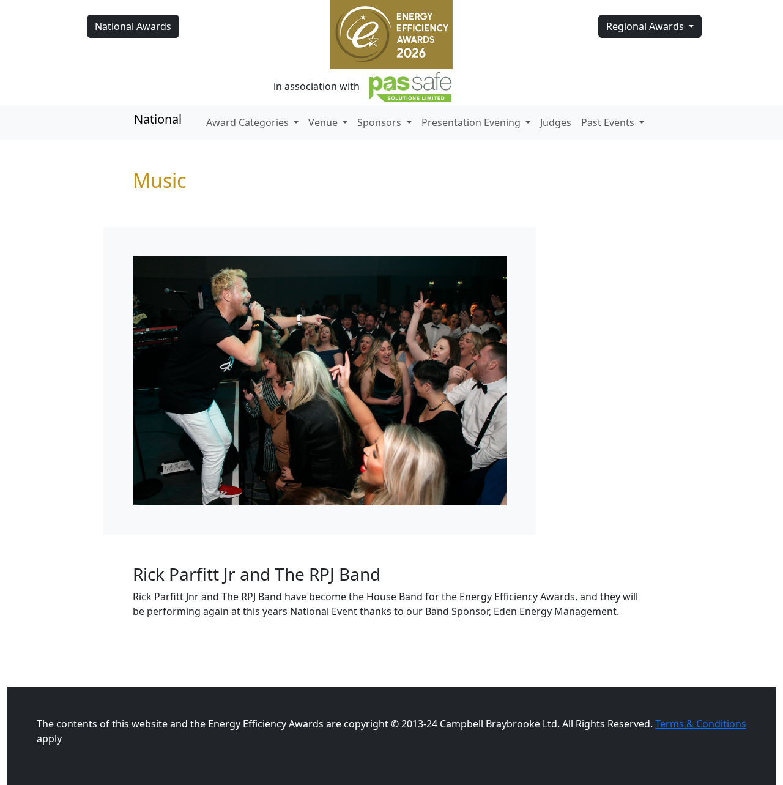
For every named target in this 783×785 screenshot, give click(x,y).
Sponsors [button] (380, 122)
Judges (555, 122)
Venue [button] (324, 122)
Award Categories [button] (248, 122)
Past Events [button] (609, 122)
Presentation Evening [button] (472, 122)
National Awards (133, 26)
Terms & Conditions (700, 724)
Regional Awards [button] (646, 26)
